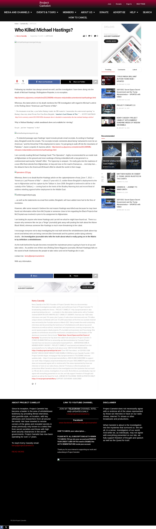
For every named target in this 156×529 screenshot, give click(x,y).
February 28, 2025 (124, 210)
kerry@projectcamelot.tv (34, 256)
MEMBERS (68, 12)
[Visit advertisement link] (56, 287)
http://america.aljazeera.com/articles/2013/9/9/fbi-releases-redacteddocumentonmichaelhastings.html (55, 98)
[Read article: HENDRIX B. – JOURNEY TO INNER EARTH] (108, 191)
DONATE (104, 12)
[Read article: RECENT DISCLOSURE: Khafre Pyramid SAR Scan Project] (121, 155)
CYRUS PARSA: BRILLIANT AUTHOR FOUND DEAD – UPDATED (127, 79)
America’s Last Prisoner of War (67, 114)
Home (16, 24)
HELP (133, 12)
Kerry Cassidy (22, 36)
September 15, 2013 (36, 36)
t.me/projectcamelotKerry (78, 414)
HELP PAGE (140, 4)
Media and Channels (16, 12)
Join (109, 4)
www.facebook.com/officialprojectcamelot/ (78, 423)
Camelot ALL (24, 24)
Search (147, 12)
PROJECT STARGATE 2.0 (126, 105)
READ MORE (18, 452)
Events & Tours (46, 12)
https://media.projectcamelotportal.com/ (46, 350)
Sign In (129, 4)
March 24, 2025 (123, 181)
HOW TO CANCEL (78, 17)
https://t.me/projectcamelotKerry (44, 379)
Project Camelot (45, 4)
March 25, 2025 (109, 167)
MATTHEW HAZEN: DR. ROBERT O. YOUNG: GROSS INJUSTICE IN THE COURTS (129, 176)
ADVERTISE (119, 12)
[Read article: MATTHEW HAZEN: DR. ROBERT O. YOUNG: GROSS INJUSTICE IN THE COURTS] (108, 178)
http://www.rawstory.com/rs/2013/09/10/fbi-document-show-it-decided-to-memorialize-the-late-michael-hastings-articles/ (54, 117)
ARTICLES (33, 24)
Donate (119, 4)
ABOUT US (86, 12)
